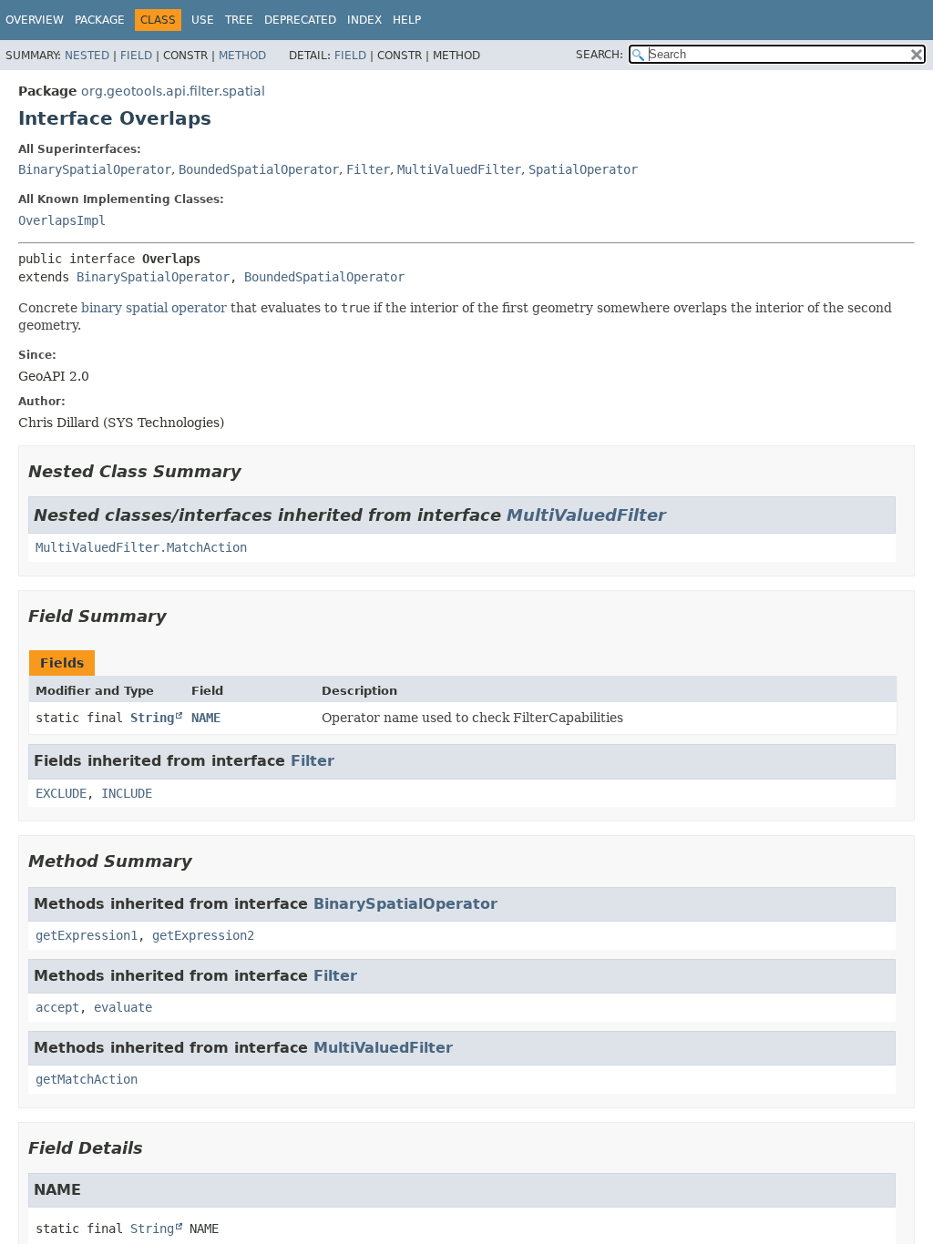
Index (364, 20)
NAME (205, 717)
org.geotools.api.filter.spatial (173, 91)
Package (100, 20)
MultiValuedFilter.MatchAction (141, 547)
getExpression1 (87, 935)
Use (202, 20)
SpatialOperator (583, 169)
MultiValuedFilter (459, 169)
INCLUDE (126, 793)
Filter (368, 169)
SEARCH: (599, 54)
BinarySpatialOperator (94, 169)
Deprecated (300, 20)
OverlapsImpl (62, 220)
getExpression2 (203, 935)
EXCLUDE (61, 793)
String (152, 717)
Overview (34, 20)
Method (242, 55)
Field (136, 55)
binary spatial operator (154, 308)
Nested (87, 55)
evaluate (123, 1007)
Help (407, 20)
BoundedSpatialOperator (259, 169)
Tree (239, 20)
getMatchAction (87, 1079)
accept (57, 1007)
